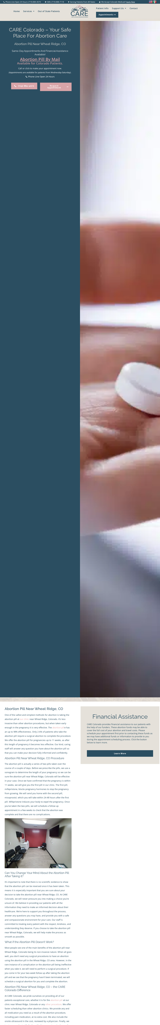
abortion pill (58, 727)
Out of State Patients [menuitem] (49, 11)
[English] (151, 1)
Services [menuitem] (27, 11)
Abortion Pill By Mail (40, 59)
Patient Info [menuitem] (102, 8)
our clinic (24, 719)
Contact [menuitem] (134, 8)
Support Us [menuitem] (118, 8)
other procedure (53, 1004)
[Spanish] (155, 1)
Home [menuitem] (16, 11)
